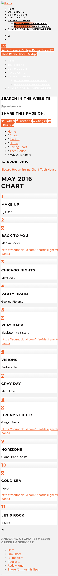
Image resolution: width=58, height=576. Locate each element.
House (14, 143)
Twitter (9, 121)
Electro (14, 139)
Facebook (25, 121)
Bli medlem (17, 14)
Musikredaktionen (30, 23)
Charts (14, 135)
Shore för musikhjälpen (29, 29)
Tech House (18, 151)
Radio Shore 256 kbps (16, 50)
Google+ (41, 121)
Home (12, 131)
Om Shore (16, 11)
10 (4, 465)
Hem (11, 8)
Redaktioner (19, 20)
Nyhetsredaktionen (32, 26)
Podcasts (16, 17)
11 (3, 507)
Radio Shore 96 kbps (23, 54)
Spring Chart (18, 147)
